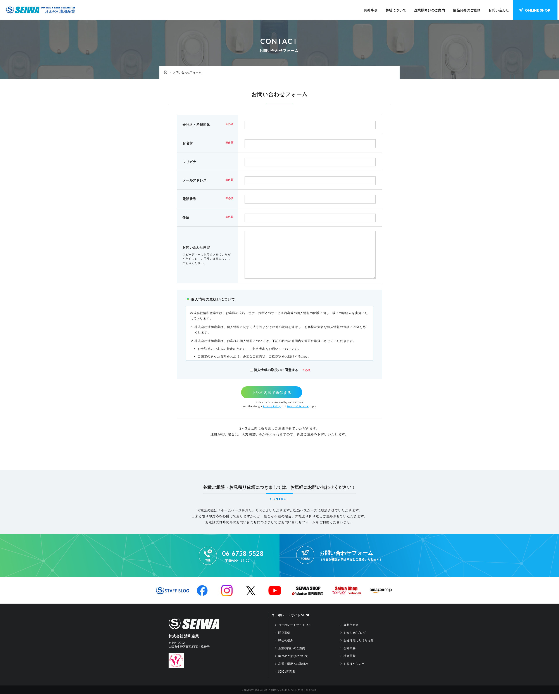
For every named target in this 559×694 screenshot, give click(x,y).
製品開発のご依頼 (467, 10)
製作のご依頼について (293, 656)
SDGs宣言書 (286, 671)
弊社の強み (285, 640)
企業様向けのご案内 (429, 10)
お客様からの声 (354, 663)
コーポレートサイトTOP (295, 625)
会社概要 (349, 648)
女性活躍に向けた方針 (358, 640)
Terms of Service (298, 406)
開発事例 (371, 10)
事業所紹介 (351, 625)
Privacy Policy (272, 406)
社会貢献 (349, 656)
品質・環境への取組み (293, 663)
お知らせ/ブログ (354, 632)
